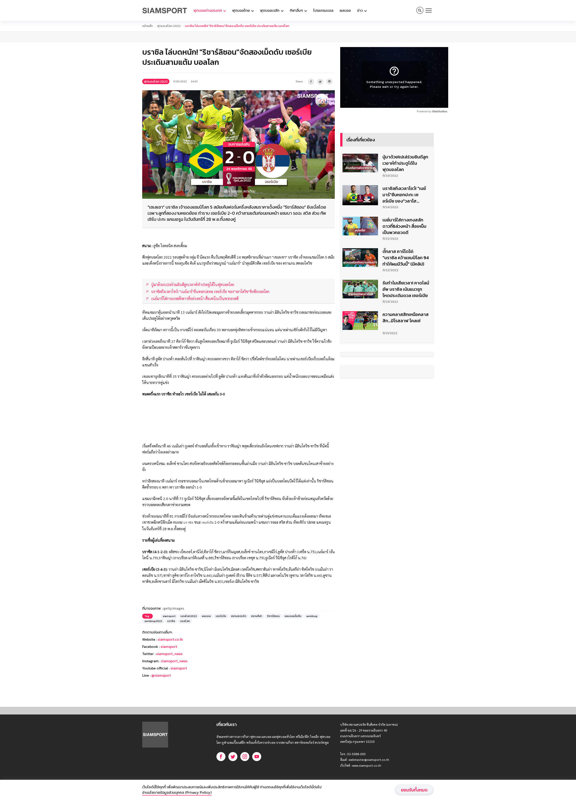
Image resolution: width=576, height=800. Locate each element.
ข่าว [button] (360, 10)
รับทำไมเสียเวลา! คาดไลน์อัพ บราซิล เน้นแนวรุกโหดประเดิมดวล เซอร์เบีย (405, 401)
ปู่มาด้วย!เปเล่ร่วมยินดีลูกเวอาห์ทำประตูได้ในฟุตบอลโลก (405, 275)
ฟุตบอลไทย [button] (241, 10)
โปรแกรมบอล (323, 10)
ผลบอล (345, 10)
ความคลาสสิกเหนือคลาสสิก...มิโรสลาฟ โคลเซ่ (405, 430)
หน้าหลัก (147, 26)
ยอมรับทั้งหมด (414, 789)
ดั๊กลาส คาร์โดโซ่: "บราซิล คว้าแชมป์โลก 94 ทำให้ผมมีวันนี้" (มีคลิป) (405, 370)
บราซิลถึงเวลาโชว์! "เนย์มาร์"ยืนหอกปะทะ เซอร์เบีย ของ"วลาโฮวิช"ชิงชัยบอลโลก (404, 307)
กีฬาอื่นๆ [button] (297, 10)
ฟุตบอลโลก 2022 (169, 26)
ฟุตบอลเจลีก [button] (270, 10)
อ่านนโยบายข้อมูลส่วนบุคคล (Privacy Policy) (177, 792)
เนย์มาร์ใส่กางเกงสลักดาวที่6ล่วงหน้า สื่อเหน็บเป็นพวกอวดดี (404, 338)
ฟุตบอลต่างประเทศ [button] (208, 10)
